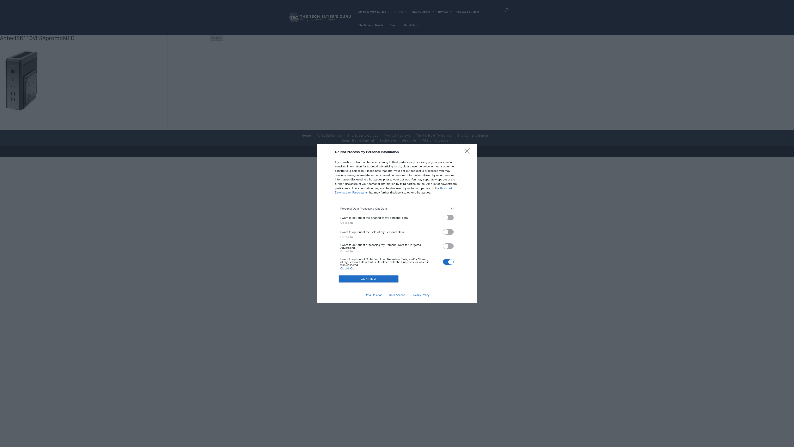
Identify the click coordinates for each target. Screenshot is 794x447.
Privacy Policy (420, 295)
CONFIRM (368, 278)
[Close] (468, 152)
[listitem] (397, 208)
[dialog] (397, 223)
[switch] (448, 217)
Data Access (397, 295)
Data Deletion (374, 295)
